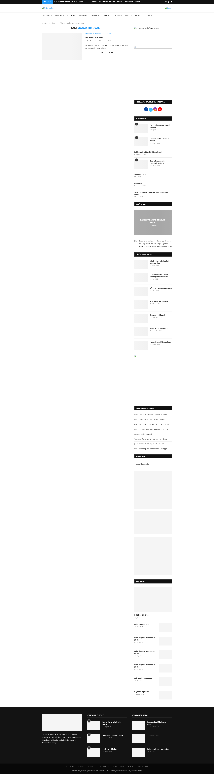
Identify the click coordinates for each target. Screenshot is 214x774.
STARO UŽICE (105, 767)
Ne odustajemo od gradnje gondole (160, 126)
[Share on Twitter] (107, 52)
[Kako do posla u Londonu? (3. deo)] (165, 641)
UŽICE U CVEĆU (118, 767)
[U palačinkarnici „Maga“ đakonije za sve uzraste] (141, 277)
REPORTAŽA (92, 767)
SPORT (137, 15)
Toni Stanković (91, 41)
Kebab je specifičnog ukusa (160, 342)
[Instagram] (166, 2)
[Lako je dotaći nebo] (165, 627)
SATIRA (128, 15)
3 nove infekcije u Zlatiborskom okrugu (155, 424)
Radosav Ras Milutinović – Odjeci (70, 2)
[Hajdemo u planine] (165, 695)
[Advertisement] (153, 79)
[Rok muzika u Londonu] (165, 681)
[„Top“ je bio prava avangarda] (141, 291)
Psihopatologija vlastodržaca (158, 749)
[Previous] (54, 2)
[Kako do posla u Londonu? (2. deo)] (165, 654)
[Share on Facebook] (104, 52)
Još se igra (138, 183)
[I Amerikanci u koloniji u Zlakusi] (141, 141)
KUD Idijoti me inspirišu (159, 301)
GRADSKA (46, 15)
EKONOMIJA (95, 15)
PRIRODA (81, 767)
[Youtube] (168, 2)
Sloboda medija (140, 174)
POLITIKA (70, 15)
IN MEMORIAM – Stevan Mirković (154, 415)
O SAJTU (94, 2)
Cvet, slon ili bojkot (109, 749)
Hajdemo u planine (141, 692)
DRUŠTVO (58, 15)
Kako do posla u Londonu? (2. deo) (144, 652)
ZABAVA (131, 767)
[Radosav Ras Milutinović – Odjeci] (138, 725)
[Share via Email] (112, 52)
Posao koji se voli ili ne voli (154, 444)
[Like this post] (102, 52)
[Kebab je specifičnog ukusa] (141, 345)
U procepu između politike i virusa (154, 439)
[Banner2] (153, 522)
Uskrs (136, 424)
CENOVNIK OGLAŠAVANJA (107, 2)
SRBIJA (106, 15)
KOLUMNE (82, 15)
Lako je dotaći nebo (141, 624)
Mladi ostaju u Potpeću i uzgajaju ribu (159, 262)
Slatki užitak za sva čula (159, 328)
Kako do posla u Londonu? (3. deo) (144, 639)
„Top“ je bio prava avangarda (161, 288)
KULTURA (117, 15)
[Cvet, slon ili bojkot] (93, 752)
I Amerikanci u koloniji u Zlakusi (159, 139)
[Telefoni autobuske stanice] (93, 738)
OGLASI (119, 2)
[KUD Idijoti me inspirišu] (141, 304)
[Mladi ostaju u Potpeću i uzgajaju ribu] (141, 264)
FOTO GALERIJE (142, 767)
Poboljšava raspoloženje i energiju (154, 449)
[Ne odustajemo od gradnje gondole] (141, 128)
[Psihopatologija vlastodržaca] (138, 752)
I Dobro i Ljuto (141, 614)
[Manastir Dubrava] (62, 46)
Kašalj (149, 434)
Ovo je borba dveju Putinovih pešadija (157, 162)
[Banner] (153, 556)
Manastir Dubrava (94, 37)
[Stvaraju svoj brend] (141, 318)
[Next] (57, 2)
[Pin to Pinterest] (109, 52)
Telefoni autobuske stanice (112, 735)
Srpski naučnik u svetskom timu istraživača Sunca (151, 193)
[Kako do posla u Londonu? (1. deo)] (165, 668)
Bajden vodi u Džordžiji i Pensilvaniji (148, 152)
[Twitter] (163, 2)
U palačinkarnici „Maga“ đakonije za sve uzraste (159, 275)
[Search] (171, 15)
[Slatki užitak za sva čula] (141, 331)
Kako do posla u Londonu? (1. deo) (144, 666)
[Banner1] (153, 490)
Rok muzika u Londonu (143, 678)
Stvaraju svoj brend (157, 315)
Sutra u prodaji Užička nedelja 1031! (154, 429)
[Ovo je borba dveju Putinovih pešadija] (141, 164)
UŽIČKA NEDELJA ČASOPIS (132, 2)
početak (44, 23)
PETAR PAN (70, 767)
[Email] (171, 2)
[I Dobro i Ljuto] (153, 599)
